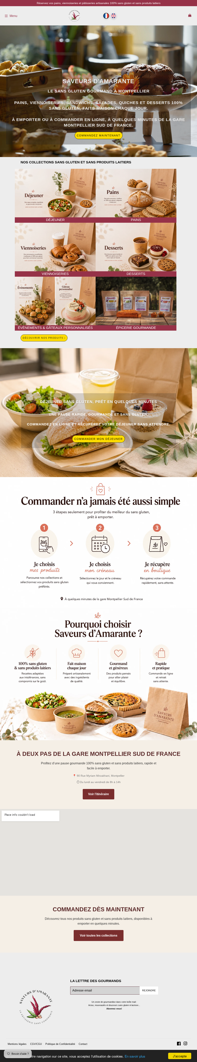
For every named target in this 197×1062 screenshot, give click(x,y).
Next (181, 91)
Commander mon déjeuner (98, 438)
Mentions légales (17, 1044)
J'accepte (180, 1056)
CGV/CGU (36, 1044)
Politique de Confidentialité (60, 1044)
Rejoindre (149, 990)
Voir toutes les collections (98, 935)
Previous (16, 91)
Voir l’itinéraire (98, 794)
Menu (13, 16)
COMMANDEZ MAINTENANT (98, 135)
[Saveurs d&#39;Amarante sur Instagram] (185, 1044)
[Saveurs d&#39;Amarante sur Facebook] (179, 1044)
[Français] (106, 16)
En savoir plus (135, 1056)
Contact (83, 1044)
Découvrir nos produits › (44, 338)
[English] (113, 16)
